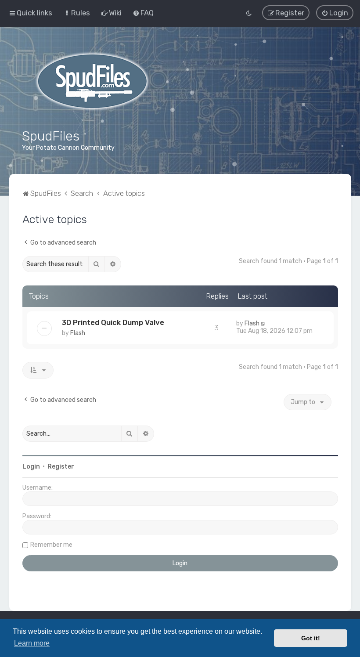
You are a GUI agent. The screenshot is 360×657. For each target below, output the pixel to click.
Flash (77, 333)
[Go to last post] (263, 323)
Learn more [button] (32, 643)
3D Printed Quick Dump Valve (113, 322)
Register (60, 466)
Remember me (51, 545)
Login (31, 466)
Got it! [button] (310, 638)
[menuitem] (76, 12)
